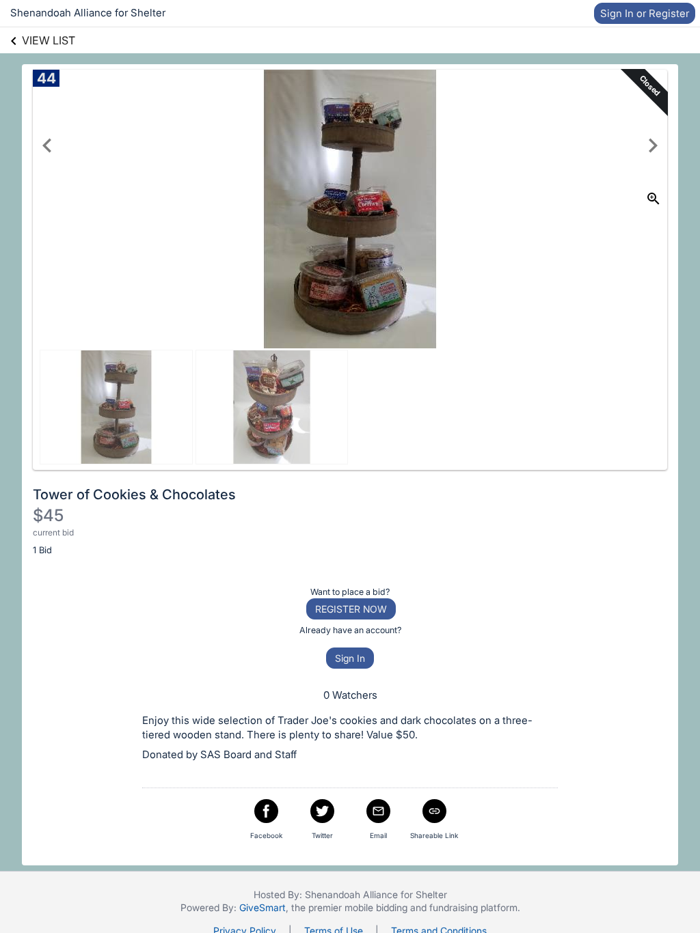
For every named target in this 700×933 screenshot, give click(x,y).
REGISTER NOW (351, 609)
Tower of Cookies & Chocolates (134, 494)
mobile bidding (376, 907)
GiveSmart (262, 907)
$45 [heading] (48, 515)
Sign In (350, 658)
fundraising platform (473, 907)
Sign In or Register (644, 13)
